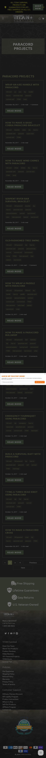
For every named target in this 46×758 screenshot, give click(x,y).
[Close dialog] (45, 374)
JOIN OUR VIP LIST (39, 382)
